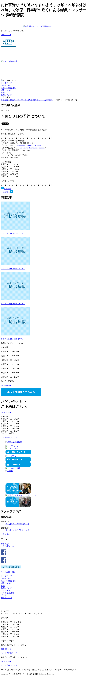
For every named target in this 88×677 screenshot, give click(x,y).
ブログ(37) (5, 544)
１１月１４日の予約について (13, 269)
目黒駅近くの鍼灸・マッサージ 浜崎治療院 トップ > (22, 100)
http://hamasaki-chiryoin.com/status (28, 145)
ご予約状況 (48, 100)
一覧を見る (5, 534)
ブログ (3, 595)
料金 (3, 93)
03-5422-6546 (6, 35)
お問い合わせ (6, 95)
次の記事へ (5, 192)
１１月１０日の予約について (13, 304)
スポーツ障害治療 (8, 88)
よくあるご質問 (7, 593)
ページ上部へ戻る (8, 572)
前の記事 (7, 189)
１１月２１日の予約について (13, 233)
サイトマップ (6, 598)
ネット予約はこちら (9, 438)
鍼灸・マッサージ (8, 90)
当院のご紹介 (6, 85)
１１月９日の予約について (12, 339)
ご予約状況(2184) (8, 546)
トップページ (6, 83)
